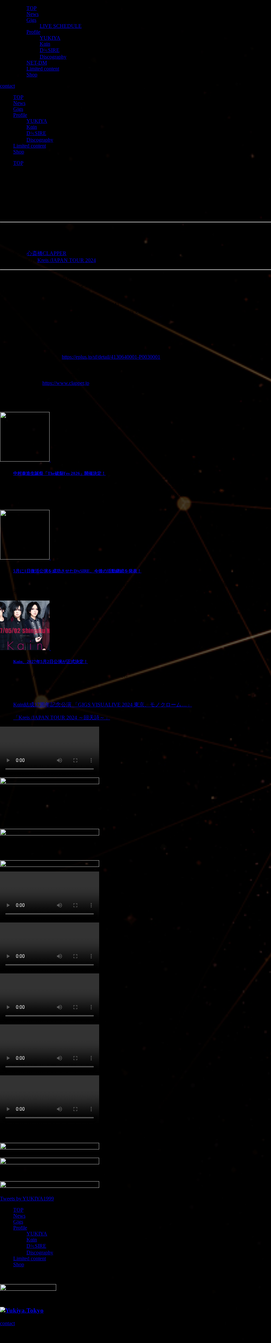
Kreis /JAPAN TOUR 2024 (66, 260)
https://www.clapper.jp (65, 383)
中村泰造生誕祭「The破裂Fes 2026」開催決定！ (59, 473)
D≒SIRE (49, 50)
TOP (31, 8)
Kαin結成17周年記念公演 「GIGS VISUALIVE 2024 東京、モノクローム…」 (102, 704)
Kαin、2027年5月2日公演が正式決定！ (50, 661)
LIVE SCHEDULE (61, 26)
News (32, 14)
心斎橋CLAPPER (46, 253)
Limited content (42, 68)
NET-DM (36, 63)
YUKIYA (50, 38)
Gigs (31, 20)
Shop (31, 74)
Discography (53, 57)
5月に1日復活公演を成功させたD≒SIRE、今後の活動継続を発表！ (77, 570)
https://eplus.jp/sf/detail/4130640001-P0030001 (111, 357)
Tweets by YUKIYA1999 (27, 1198)
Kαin (45, 44)
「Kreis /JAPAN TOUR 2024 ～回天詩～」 (61, 717)
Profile (33, 32)
